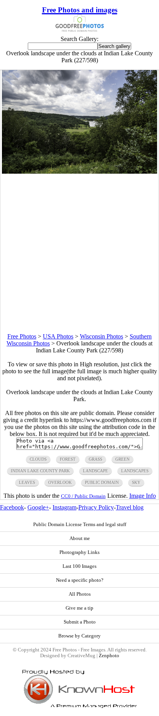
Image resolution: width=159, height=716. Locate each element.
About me (79, 538)
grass (95, 459)
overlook (60, 482)
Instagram (64, 507)
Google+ (38, 507)
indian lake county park (40, 470)
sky (136, 482)
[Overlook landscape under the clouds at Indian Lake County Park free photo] (79, 171)
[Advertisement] (79, 253)
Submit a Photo (80, 622)
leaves (27, 482)
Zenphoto (109, 655)
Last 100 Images (79, 566)
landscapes (135, 470)
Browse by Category (79, 636)
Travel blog (130, 507)
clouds (38, 459)
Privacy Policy (96, 507)
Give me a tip (79, 608)
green (122, 459)
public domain (102, 482)
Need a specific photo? (79, 580)
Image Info (142, 495)
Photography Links (79, 552)
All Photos (80, 594)
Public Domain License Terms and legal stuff (79, 524)
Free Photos (21, 336)
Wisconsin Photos (101, 336)
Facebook (12, 507)
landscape (95, 470)
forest (68, 459)
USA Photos (58, 336)
